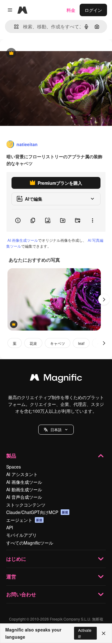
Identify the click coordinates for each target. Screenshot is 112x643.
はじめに (16, 558)
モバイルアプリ (21, 535)
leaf (81, 343)
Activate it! (84, 633)
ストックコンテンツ (25, 505)
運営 (11, 576)
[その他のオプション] (92, 220)
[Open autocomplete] (13, 26)
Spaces (13, 467)
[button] (56, 430)
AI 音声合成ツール (24, 497)
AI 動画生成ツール (24, 489)
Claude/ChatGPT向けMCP (37, 512)
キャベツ (57, 343)
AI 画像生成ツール (22, 240)
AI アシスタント (22, 474)
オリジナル (42, 53)
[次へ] (104, 299)
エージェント (24, 520)
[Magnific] (56, 378)
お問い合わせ (21, 594)
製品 (11, 455)
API (9, 527)
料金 (71, 10)
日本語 (56, 429)
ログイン (93, 10)
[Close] (103, 633)
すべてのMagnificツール (29, 543)
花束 (33, 343)
